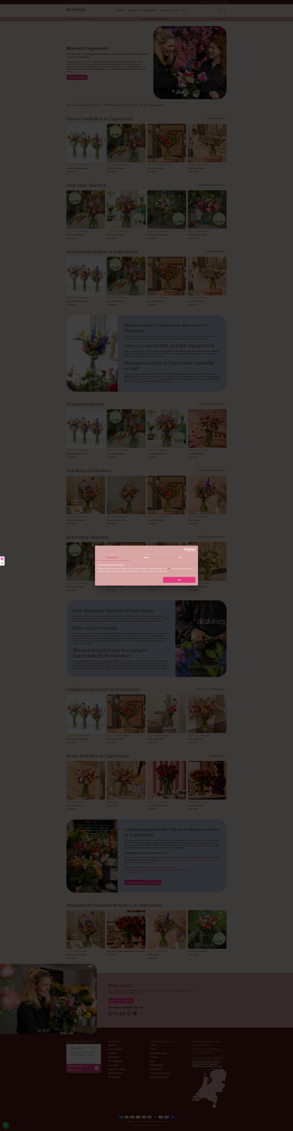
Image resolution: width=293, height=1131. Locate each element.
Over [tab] (181, 557)
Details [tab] (146, 557)
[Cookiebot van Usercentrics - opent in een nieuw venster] (185, 550)
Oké (179, 580)
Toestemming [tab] (112, 557)
